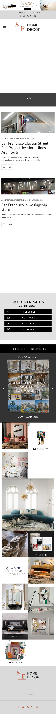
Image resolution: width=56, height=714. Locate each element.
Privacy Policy (28, 695)
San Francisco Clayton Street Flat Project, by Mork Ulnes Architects (24, 147)
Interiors (18, 138)
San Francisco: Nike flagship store (24, 207)
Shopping (26, 200)
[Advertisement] (28, 64)
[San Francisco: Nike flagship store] (28, 186)
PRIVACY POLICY (33, 12)
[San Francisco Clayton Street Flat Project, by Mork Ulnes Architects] (28, 122)
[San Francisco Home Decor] (28, 26)
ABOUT (22, 12)
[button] (53, 389)
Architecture (7, 138)
